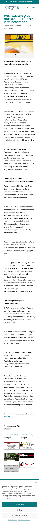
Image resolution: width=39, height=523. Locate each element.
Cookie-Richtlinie (12, 520)
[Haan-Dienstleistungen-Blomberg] (11, 460)
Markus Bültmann (14, 26)
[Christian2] (27, 449)
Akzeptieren (19, 504)
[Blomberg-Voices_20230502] (11, 449)
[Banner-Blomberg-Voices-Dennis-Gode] (27, 467)
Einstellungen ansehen (19, 515)
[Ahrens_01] (27, 457)
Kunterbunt (8, 28)
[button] (36, 482)
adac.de (7, 417)
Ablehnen (19, 510)
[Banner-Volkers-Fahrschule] (11, 471)
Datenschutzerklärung (24, 520)
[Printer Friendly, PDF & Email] (7, 428)
